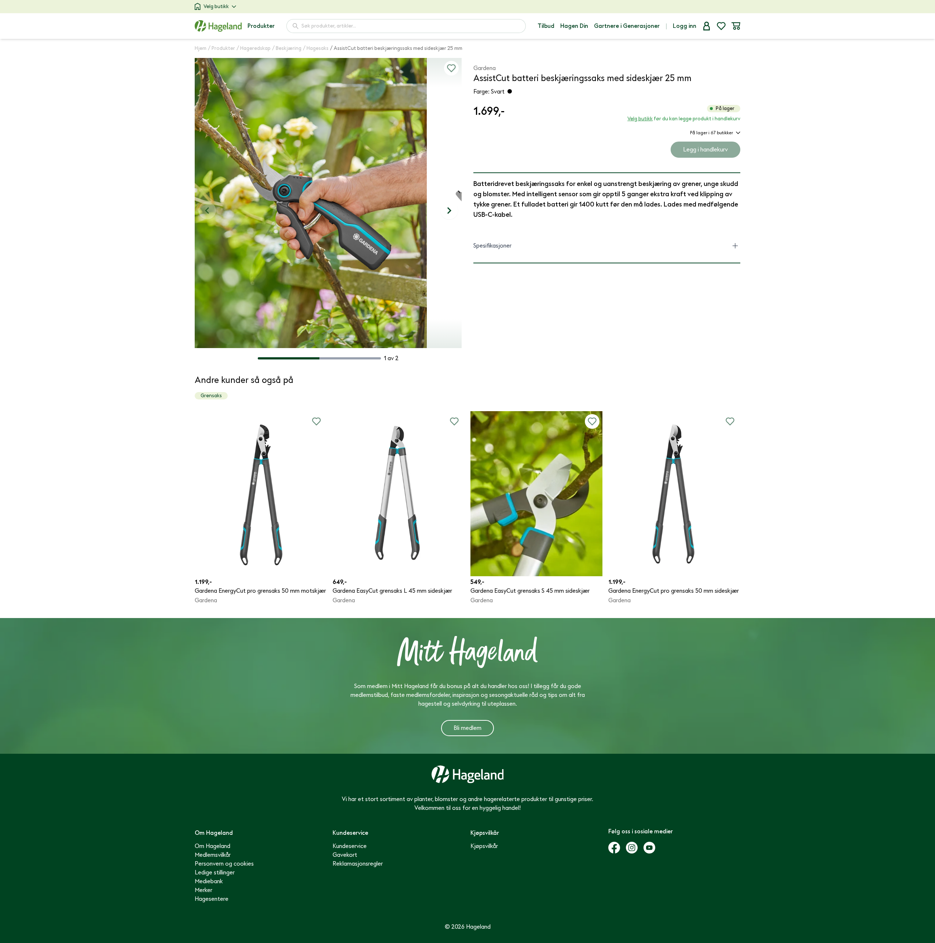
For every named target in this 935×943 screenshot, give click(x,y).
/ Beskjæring (286, 48)
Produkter (261, 26)
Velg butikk (216, 6)
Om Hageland (212, 846)
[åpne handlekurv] (736, 26)
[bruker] (706, 26)
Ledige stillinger (215, 873)
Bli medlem (467, 728)
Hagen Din (574, 26)
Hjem (200, 48)
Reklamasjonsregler (358, 864)
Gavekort (345, 855)
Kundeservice (350, 846)
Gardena (484, 68)
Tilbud (546, 26)
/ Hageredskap (253, 48)
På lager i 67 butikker (711, 133)
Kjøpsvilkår (484, 846)
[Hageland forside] (218, 26)
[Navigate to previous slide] (207, 210)
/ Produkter (221, 48)
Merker (203, 890)
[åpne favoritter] (721, 26)
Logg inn (684, 26)
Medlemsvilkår (213, 855)
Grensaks (211, 395)
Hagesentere (211, 899)
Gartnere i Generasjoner (627, 26)
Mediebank (209, 881)
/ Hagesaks (316, 48)
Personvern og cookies (224, 864)
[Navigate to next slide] (449, 210)
